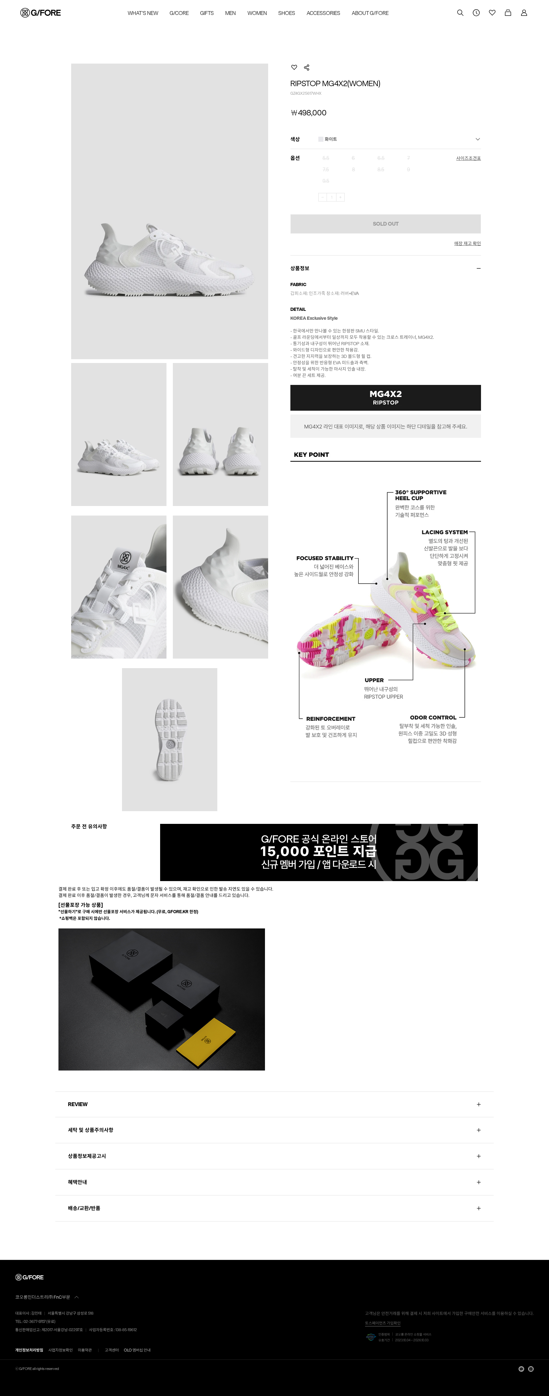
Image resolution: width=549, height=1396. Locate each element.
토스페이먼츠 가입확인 (383, 1323)
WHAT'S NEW (143, 13)
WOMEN (257, 13)
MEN (230, 13)
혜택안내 (77, 1182)
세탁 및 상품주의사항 (90, 1130)
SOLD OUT (386, 223)
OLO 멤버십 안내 (137, 1350)
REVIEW (78, 1104)
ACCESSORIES (323, 13)
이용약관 (85, 1350)
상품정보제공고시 (87, 1156)
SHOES (286, 13)
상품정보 (299, 268)
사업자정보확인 (60, 1350)
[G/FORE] (30, 1277)
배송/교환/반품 (84, 1208)
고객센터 (112, 1350)
